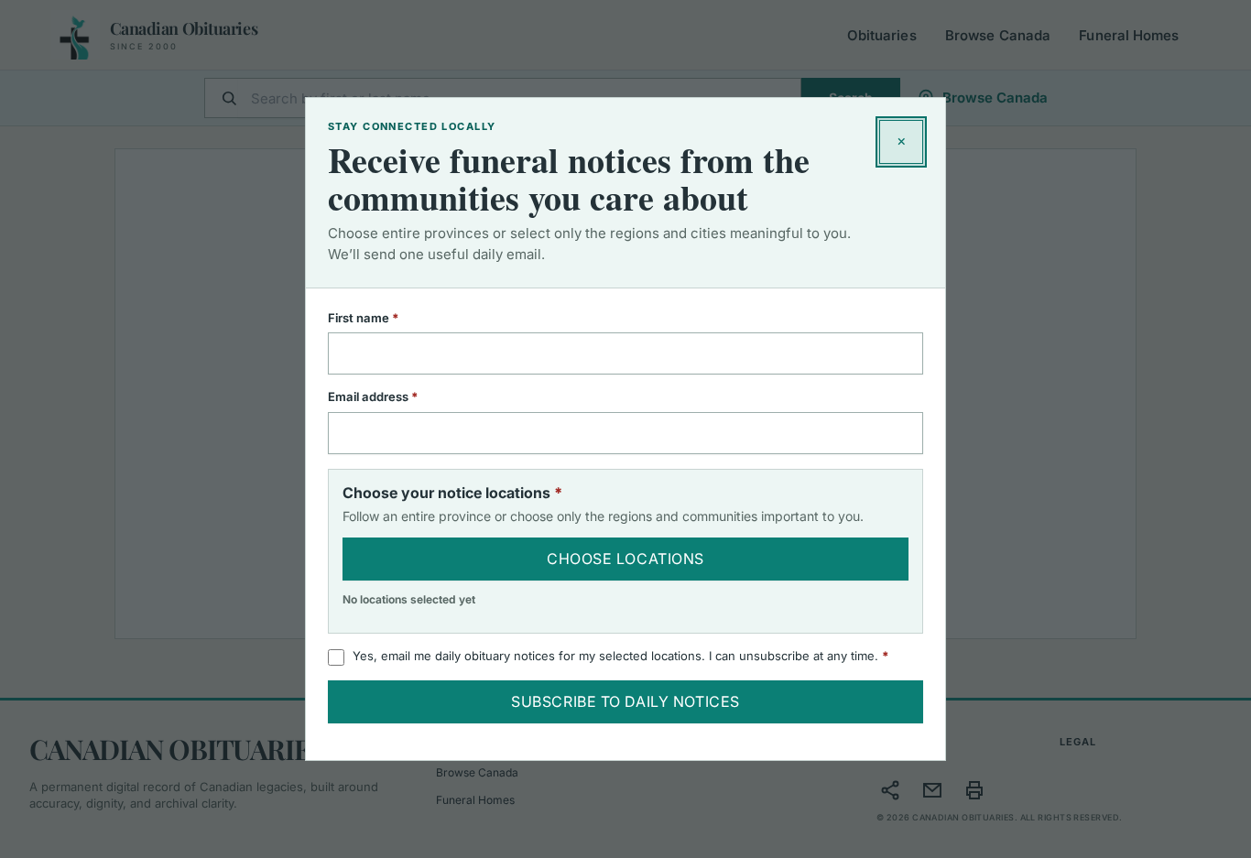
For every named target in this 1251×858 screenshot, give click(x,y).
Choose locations (625, 558)
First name (387, 317)
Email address (397, 396)
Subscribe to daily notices (625, 701)
